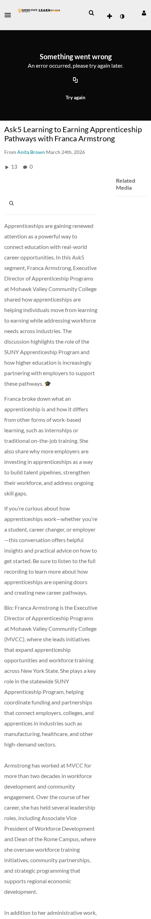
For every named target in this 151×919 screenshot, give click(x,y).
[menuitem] (91, 13)
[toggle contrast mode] (122, 16)
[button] (9, 15)
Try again (75, 97)
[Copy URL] (75, 80)
